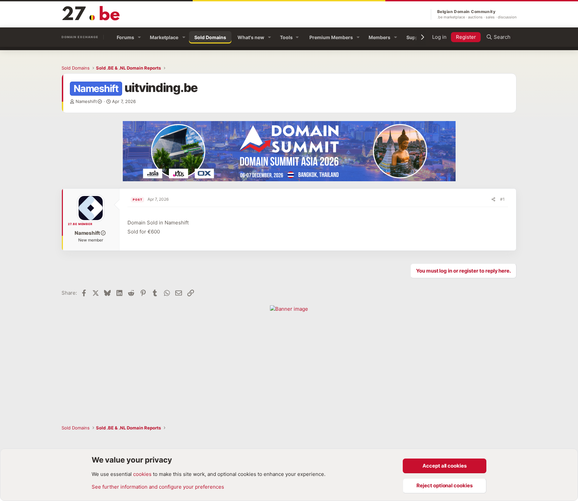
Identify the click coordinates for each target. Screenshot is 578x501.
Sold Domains (210, 37)
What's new (250, 37)
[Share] (493, 199)
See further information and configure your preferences (158, 487)
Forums (125, 37)
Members (379, 37)
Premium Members (331, 37)
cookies (142, 474)
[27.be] (91, 13)
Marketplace (164, 37)
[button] (139, 37)
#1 (502, 199)
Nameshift (86, 101)
